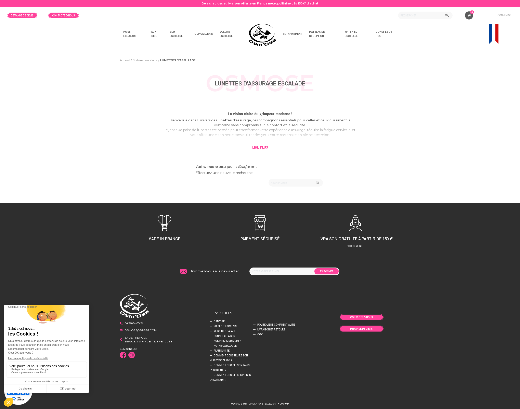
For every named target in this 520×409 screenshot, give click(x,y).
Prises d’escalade (225, 326)
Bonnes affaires (224, 336)
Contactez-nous (63, 15)
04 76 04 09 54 (134, 323)
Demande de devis (22, 15)
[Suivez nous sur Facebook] (124, 355)
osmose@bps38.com (141, 330)
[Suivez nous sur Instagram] (132, 355)
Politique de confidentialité (276, 324)
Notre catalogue (225, 345)
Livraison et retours (271, 329)
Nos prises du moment (228, 341)
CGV (260, 334)
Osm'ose (219, 321)
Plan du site (222, 350)
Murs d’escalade (225, 331)
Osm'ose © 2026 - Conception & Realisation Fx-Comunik (260, 403)
